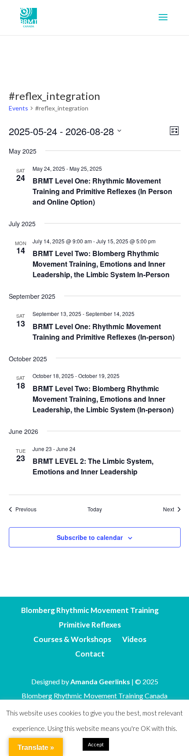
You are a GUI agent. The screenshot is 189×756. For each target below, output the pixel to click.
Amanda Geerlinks (100, 681)
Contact (90, 653)
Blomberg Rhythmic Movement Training (90, 610)
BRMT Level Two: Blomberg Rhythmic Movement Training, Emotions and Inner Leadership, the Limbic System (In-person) (103, 399)
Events (18, 108)
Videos (134, 639)
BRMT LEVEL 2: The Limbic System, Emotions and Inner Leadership (93, 466)
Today (94, 509)
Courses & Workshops (72, 639)
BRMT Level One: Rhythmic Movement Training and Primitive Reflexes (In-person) (103, 331)
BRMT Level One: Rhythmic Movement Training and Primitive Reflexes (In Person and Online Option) (102, 191)
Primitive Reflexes (90, 624)
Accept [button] (96, 744)
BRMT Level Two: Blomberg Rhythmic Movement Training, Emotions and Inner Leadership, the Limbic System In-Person (101, 263)
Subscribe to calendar (90, 537)
